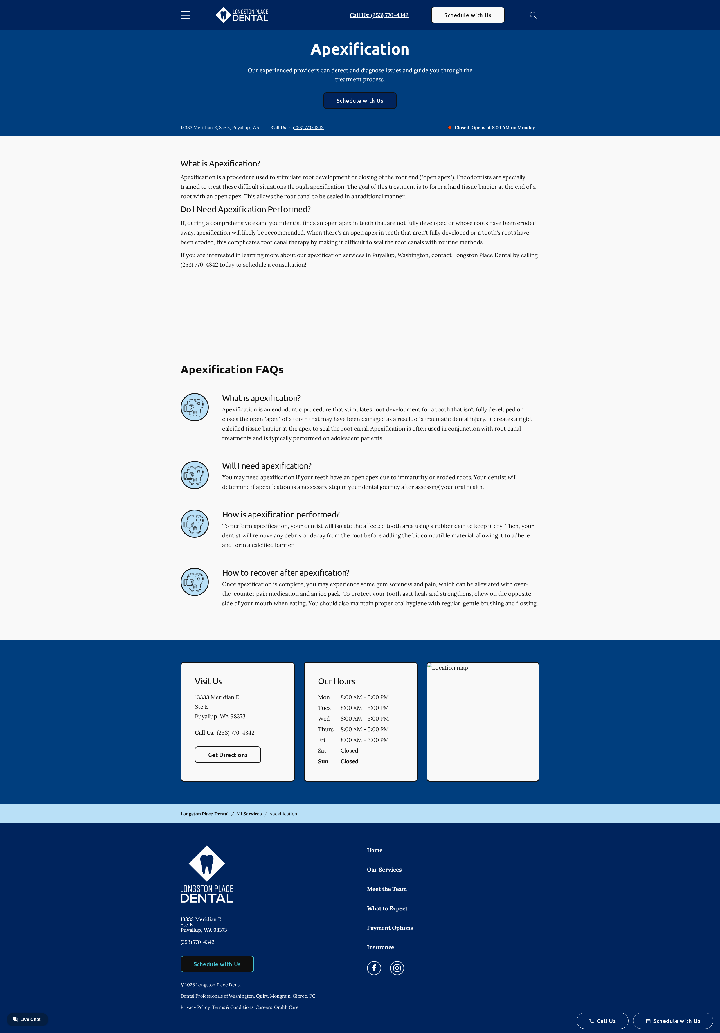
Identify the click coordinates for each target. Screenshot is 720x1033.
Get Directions (228, 754)
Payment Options (390, 927)
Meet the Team (387, 888)
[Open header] (187, 15)
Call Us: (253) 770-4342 (379, 15)
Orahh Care (286, 1007)
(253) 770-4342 (308, 127)
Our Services (384, 869)
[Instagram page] (397, 968)
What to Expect (387, 908)
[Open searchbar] (533, 15)
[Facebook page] (374, 968)
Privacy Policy (195, 1007)
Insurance (380, 947)
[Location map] (483, 722)
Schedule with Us (467, 15)
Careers (264, 1007)
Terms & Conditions (232, 1007)
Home (374, 850)
